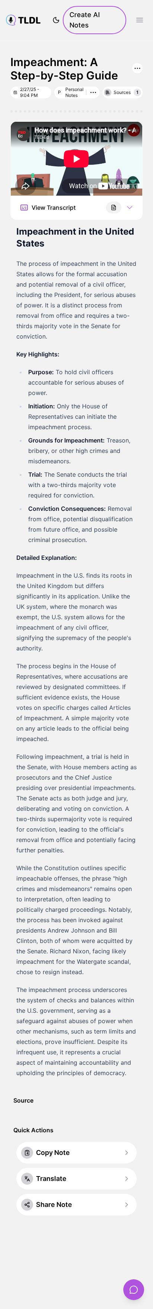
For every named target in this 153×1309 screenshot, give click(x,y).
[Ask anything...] (133, 1289)
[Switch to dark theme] (56, 20)
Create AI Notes (84, 20)
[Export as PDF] (113, 207)
